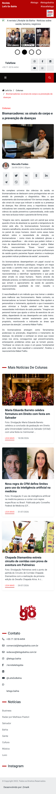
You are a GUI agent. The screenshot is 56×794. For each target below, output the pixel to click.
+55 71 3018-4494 (15, 639)
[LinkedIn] (50, 61)
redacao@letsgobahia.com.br (21, 652)
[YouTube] (34, 68)
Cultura (5, 742)
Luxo (4, 755)
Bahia (5, 729)
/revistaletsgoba (14, 665)
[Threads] (50, 68)
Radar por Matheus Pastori (15, 717)
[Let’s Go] (28, 613)
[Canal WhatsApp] (42, 68)
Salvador (6, 723)
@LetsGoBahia (14, 678)
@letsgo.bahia (13, 658)
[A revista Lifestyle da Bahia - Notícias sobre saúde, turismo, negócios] (28, 22)
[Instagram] (34, 61)
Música (6, 748)
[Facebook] (42, 61)
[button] (17, 52)
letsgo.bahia (12, 691)
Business (6, 710)
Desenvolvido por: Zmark (16, 787)
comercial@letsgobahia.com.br (22, 645)
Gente (5, 736)
